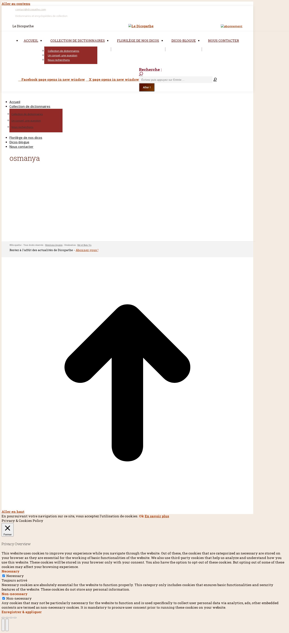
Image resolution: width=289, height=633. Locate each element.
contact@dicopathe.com (30, 9)
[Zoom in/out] (15, 617)
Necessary (15, 576)
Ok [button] (141, 516)
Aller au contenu (16, 3)
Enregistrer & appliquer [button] (22, 612)
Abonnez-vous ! (87, 250)
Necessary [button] (10, 571)
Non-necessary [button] (15, 594)
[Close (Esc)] (3, 617)
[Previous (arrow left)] (3, 625)
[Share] (7, 617)
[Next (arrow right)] (7, 625)
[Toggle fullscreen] (11, 617)
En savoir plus (157, 516)
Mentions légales (54, 244)
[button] (35, 95)
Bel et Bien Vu (84, 244)
